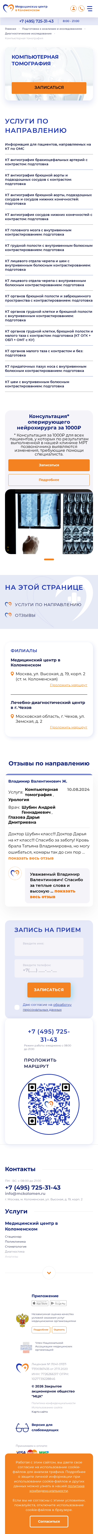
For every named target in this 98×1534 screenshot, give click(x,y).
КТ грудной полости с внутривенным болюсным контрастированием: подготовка (49, 247)
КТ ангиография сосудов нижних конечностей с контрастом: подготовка (48, 217)
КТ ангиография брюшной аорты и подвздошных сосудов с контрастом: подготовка (38, 179)
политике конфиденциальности (57, 1488)
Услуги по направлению (48, 604)
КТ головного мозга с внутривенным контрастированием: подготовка (38, 232)
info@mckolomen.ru (25, 1193)
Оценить (59, 1330)
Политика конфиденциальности (54, 1403)
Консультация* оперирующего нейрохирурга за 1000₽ (49, 422)
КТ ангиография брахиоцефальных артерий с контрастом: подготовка (46, 162)
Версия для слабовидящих (45, 1427)
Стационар (13, 1237)
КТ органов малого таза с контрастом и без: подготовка (44, 353)
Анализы (11, 1257)
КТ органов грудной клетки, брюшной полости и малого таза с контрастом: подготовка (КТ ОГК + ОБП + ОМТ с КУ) (49, 335)
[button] (49, 559)
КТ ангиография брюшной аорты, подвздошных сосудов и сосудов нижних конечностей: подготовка (48, 199)
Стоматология (15, 1247)
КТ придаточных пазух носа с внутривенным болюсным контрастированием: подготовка (45, 368)
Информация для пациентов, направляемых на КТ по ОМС (48, 146)
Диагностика (14, 1252)
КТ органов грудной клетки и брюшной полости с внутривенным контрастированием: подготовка (48, 315)
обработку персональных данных (47, 1007)
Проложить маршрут (68, 685)
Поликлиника (15, 1242)
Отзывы (25, 615)
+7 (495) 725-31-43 (36, 21)
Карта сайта (40, 1412)
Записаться (49, 990)
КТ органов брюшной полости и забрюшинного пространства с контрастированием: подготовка (49, 298)
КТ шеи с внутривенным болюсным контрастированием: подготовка (37, 384)
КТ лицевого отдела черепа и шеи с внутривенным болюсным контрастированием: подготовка (48, 265)
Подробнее (49, 480)
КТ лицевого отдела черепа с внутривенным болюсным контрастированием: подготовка (45, 283)
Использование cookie (47, 1408)
